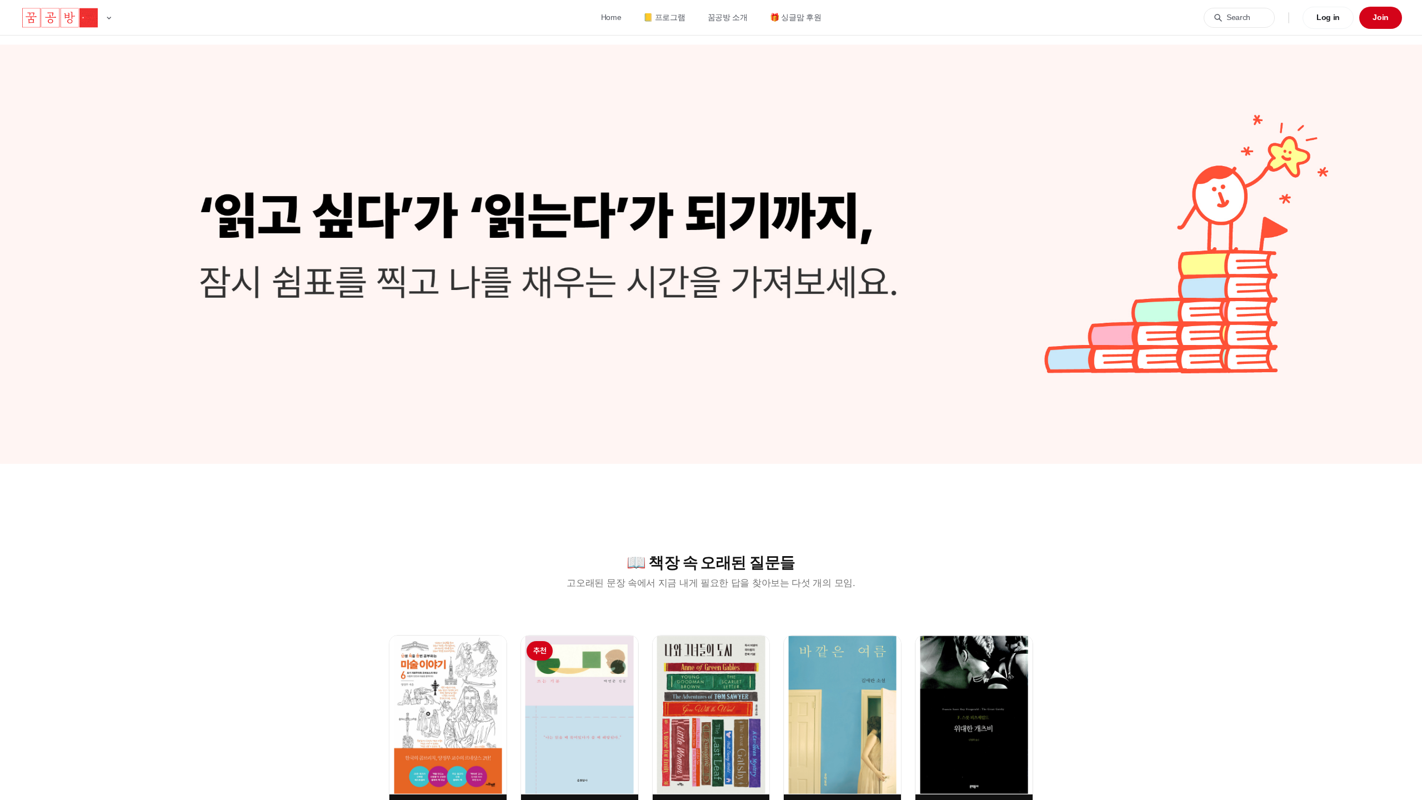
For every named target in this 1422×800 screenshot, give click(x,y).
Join (1381, 17)
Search (1238, 17)
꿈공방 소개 (728, 17)
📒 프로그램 (664, 17)
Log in (1328, 17)
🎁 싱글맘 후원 (796, 17)
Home (611, 17)
